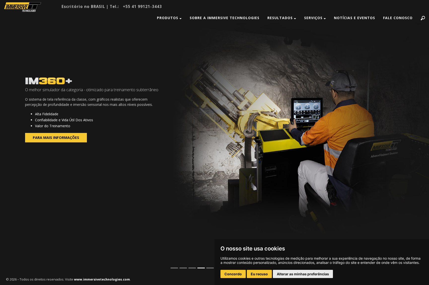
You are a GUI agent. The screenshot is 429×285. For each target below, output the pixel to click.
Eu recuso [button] (259, 274)
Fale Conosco (398, 17)
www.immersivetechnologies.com (102, 279)
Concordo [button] (233, 274)
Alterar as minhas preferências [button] (303, 274)
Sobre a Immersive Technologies (224, 17)
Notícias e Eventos (354, 17)
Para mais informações (56, 137)
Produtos (168, 17)
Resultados (280, 17)
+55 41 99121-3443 (142, 6)
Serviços (314, 17)
